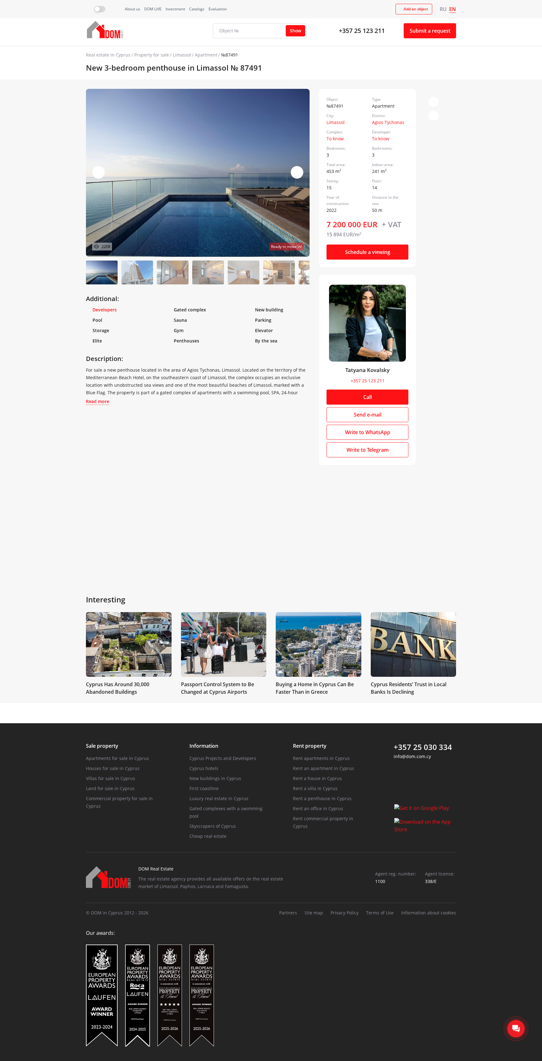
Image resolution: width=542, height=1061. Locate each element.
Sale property (102, 745)
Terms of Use (380, 913)
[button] (297, 172)
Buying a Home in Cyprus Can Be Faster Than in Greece (315, 688)
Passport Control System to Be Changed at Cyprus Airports (217, 688)
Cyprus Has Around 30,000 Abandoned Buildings (117, 688)
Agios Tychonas (388, 122)
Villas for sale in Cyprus (110, 778)
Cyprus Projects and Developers (222, 758)
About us (132, 9)
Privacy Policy (345, 913)
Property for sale (151, 55)
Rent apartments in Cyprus (321, 758)
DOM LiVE (153, 9)
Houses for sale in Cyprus (113, 768)
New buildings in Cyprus (215, 778)
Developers (105, 310)
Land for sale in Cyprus (110, 788)
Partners (288, 913)
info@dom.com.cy (412, 756)
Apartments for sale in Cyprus (117, 758)
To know (335, 139)
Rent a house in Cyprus (317, 778)
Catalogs (197, 9)
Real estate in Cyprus (108, 55)
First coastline (204, 788)
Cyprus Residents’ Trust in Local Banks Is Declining (408, 688)
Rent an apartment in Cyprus (323, 768)
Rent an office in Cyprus (318, 808)
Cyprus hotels (203, 768)
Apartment (206, 55)
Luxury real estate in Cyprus (218, 798)
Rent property (310, 745)
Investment (175, 9)
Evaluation (218, 9)
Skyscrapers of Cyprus (212, 826)
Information (203, 745)
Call (367, 397)
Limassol (182, 55)
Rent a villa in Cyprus (315, 788)
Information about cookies (428, 913)
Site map (314, 913)
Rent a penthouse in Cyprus (322, 798)
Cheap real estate (207, 836)
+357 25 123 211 (362, 30)
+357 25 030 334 (423, 747)
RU (443, 9)
